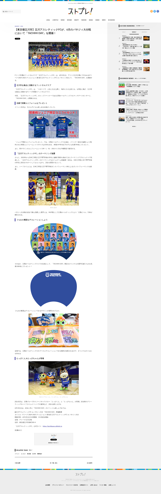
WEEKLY (134, 32)
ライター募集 (102, 485)
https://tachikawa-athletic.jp (52, 426)
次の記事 (89, 463)
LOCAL (48, 20)
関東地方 (39, 453)
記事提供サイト (84, 485)
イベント (17, 453)
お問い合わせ (93, 485)
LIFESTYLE (55, 20)
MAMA (91, 20)
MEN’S (104, 20)
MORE (134, 126)
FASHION (83, 20)
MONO (62, 20)
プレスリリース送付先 (72, 485)
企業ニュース (112, 485)
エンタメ (23, 453)
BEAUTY (76, 20)
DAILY (123, 32)
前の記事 (17, 463)
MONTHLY (144, 32)
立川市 (34, 453)
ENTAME (69, 20)
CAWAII (97, 20)
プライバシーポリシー (58, 485)
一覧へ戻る (54, 463)
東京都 (29, 453)
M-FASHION (111, 20)
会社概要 (47, 485)
